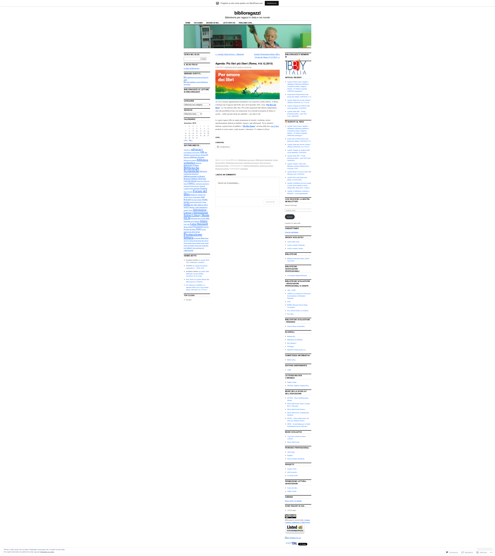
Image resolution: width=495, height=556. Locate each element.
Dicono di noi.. (213, 23)
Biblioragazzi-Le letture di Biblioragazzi (196, 90)
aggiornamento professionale (192, 152)
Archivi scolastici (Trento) (295, 248)
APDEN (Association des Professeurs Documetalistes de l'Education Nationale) (299, 295)
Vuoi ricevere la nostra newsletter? (297, 200)
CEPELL (191, 183)
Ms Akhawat (190, 285)
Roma (203, 238)
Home (187, 23)
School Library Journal (194, 243)
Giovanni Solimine (196, 200)
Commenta (270, 202)
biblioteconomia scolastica (194, 176)
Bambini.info (291, 336)
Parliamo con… (246, 23)
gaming (200, 195)
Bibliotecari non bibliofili (294, 340)
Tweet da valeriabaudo (291, 232)
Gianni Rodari (197, 197)
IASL (187, 204)
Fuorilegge (193, 195)
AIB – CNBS (291, 290)
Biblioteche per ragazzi (247, 160)
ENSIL (191, 188)
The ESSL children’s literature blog (298, 385)
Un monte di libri (292, 475)
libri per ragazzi (265, 163)
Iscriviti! (289, 217)
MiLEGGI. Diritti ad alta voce (296, 350)
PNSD (198, 229)
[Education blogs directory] (295, 533)
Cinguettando (292, 228)
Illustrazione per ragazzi (234, 163)
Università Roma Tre (198, 248)
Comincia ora (272, 3)
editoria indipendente (251, 165)
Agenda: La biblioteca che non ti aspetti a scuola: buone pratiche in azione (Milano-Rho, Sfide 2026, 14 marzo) (299, 185)
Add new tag (187, 150)
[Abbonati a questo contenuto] (286, 122)
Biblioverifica (291, 360)
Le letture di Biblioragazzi (191, 68)
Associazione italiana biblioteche (297, 275)
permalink (244, 168)
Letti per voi (229, 23)
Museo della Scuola (293, 442)
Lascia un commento (244, 67)
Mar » (191, 140)
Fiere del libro (220, 163)
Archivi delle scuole (293, 242)
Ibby (192, 205)
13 (208, 131)
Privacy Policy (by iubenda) (293, 501)
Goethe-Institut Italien (195, 202)
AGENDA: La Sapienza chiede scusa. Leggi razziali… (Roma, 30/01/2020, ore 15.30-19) (198, 287)
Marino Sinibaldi (188, 227)
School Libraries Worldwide (295, 459)
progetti (203, 229)
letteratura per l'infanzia (192, 221)
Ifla (203, 205)
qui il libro (275, 126)
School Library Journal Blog (296, 326)
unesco (189, 248)
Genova (190, 197)
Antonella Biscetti (195, 155)
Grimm (204, 202)
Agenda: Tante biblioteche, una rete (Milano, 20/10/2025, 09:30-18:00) (197, 273)
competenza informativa (202, 184)
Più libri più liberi (190, 229)
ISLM (187, 218)
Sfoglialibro (191, 245)
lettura (203, 221)
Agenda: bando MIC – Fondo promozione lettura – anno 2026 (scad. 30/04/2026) (297, 113)
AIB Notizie (291, 452)
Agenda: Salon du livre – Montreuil (229, 54)
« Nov (186, 140)
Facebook (203, 188)
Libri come (187, 224)
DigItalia (289, 455)
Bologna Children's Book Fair (195, 178)
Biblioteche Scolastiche (264, 160)
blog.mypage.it (291, 343)
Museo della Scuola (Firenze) (296, 409)
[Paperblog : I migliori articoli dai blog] (291, 545)
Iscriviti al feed (296, 122)
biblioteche (198, 163)
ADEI (289, 370)
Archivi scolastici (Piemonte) (296, 245)
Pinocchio (206, 227)
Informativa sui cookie (47, 552)
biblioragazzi (247, 12)
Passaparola (198, 226)
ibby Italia (197, 205)
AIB (202, 152)
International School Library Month (196, 214)
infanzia (190, 210)
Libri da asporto (292, 472)
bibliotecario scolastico (190, 160)
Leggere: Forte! (292, 469)
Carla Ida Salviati (190, 181)
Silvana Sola (198, 245)
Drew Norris (190, 279)
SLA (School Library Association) (297, 310)
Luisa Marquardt (199, 224)
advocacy (197, 149)
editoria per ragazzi (266, 165)
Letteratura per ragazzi (251, 163)
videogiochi (188, 250)
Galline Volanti (291, 382)
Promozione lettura (222, 165)
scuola (202, 243)
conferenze (187, 186)
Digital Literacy (194, 186)
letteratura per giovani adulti (200, 218)
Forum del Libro (292, 488)
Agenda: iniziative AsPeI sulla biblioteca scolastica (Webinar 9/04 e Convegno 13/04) (298, 166)
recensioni (197, 238)
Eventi (275, 160)
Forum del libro (195, 192)
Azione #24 (204, 155)
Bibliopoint (187, 157)
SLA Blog (290, 314)
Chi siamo (198, 23)
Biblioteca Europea (197, 157)
